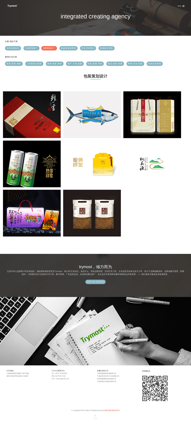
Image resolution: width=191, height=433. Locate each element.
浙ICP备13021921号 (112, 410)
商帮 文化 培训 (135, 64)
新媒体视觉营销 (68, 48)
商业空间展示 (88, 48)
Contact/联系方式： (59, 371)
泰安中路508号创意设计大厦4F (17, 376)
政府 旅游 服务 (14, 64)
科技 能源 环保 (95, 64)
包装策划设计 (48, 48)
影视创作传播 (106, 48)
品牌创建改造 (13, 48)
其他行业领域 (154, 64)
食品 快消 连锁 (115, 64)
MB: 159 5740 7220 (59, 376)
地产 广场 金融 (75, 64)
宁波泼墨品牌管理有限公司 (106, 373)
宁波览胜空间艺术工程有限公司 (108, 376)
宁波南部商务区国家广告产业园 (17, 373)
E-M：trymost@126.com (60, 379)
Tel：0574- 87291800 (59, 373)
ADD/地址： (10, 371)
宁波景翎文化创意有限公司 (106, 381)
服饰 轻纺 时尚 (54, 64)
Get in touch (95, 282)
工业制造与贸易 (34, 64)
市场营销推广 (31, 48)
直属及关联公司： (103, 371)
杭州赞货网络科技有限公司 (106, 379)
